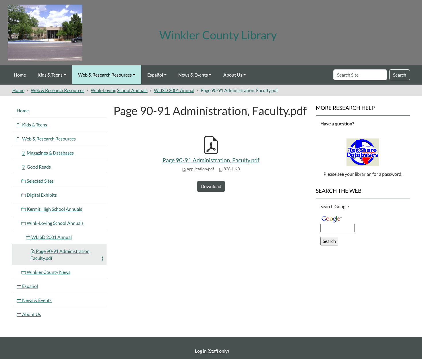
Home (20, 74)
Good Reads (38, 166)
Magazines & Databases (50, 152)
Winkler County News (48, 272)
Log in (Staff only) (212, 351)
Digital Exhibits (41, 195)
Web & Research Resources (105, 74)
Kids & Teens (50, 74)
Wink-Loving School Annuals (119, 90)
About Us (232, 74)
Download (211, 186)
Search (399, 74)
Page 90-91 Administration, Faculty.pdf (211, 160)
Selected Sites (40, 181)
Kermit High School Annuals (54, 209)
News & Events (193, 74)
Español (155, 74)
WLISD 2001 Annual (174, 90)
